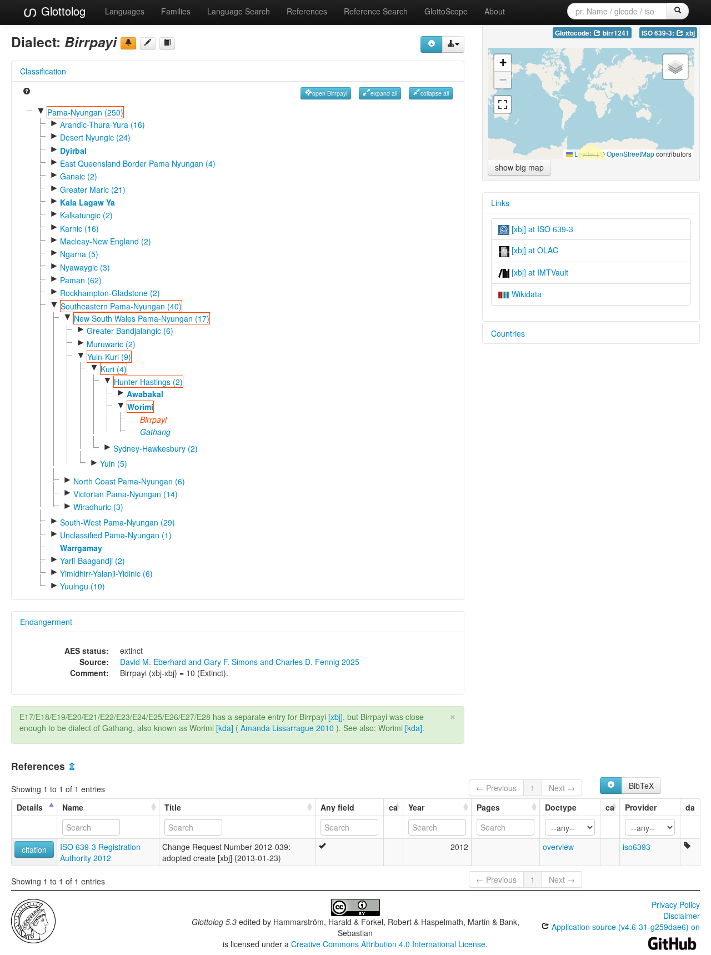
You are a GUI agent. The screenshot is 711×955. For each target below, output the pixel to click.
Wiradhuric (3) (98, 506)
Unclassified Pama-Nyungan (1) (116, 535)
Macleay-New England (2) (105, 241)
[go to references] (167, 43)
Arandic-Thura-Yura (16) (102, 124)
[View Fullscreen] (502, 104)
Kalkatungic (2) (86, 215)
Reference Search (376, 11)
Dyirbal (73, 150)
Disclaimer (681, 915)
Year (416, 807)
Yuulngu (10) (82, 586)
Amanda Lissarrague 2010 (287, 727)
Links (500, 202)
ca (393, 807)
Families (176, 11)
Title (172, 807)
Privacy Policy (676, 904)
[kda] (224, 727)
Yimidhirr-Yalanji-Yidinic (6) (106, 573)
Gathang (155, 431)
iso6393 (636, 846)
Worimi (140, 406)
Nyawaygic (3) (85, 267)
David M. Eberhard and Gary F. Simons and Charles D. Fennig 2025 (239, 661)
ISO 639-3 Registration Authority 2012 (100, 852)
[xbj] (335, 716)
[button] (502, 63)
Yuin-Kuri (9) (109, 356)
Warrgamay (81, 547)
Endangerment (46, 621)
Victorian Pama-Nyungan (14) (125, 493)
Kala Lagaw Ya (87, 202)
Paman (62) (81, 280)
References (307, 11)
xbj (689, 33)
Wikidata (525, 293)
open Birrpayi (329, 93)
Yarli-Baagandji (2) (92, 560)
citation (34, 849)
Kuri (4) (114, 368)
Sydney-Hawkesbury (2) (155, 448)
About (494, 11)
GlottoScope (446, 11)
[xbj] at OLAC (533, 250)
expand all (383, 93)
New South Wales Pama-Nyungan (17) (141, 318)
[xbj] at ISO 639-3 (541, 228)
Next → (562, 787)
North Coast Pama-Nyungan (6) (129, 481)
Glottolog (62, 11)
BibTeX (641, 785)
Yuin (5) (113, 463)
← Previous (496, 787)
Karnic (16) (79, 228)
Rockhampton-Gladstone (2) (110, 292)
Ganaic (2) (78, 176)
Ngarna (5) (79, 253)
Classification (43, 71)
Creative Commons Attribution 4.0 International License (388, 943)
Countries (508, 333)
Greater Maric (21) (93, 189)
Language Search (238, 11)
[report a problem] (128, 43)
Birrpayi (153, 419)
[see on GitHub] (148, 43)
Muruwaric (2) (111, 343)
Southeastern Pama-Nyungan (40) (121, 306)
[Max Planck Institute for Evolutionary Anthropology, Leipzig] (33, 920)
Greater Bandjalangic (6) (130, 330)
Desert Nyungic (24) (95, 137)
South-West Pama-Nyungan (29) (117, 522)
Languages (124, 11)
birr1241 (615, 33)
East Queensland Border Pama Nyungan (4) (138, 163)
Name (72, 807)
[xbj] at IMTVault (538, 272)
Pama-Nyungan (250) (85, 112)
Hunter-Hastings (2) (148, 381)
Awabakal (145, 393)
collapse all (434, 93)
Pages (488, 807)
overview (558, 846)
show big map (519, 167)
